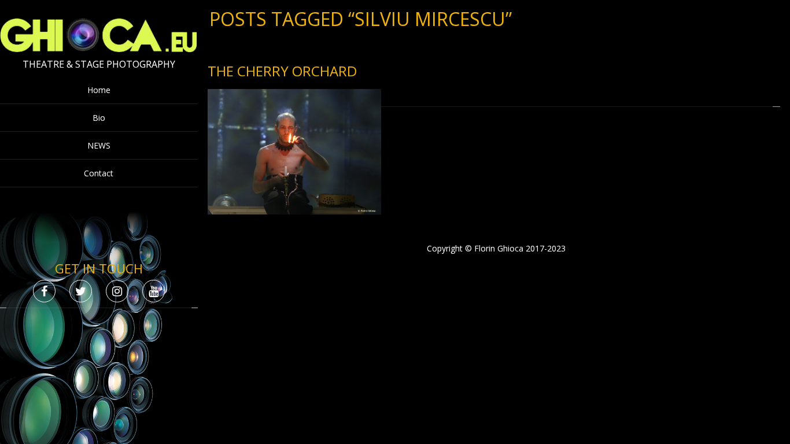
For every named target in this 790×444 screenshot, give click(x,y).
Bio (99, 117)
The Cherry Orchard (282, 70)
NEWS (98, 145)
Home (98, 89)
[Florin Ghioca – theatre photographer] (98, 49)
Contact (98, 173)
